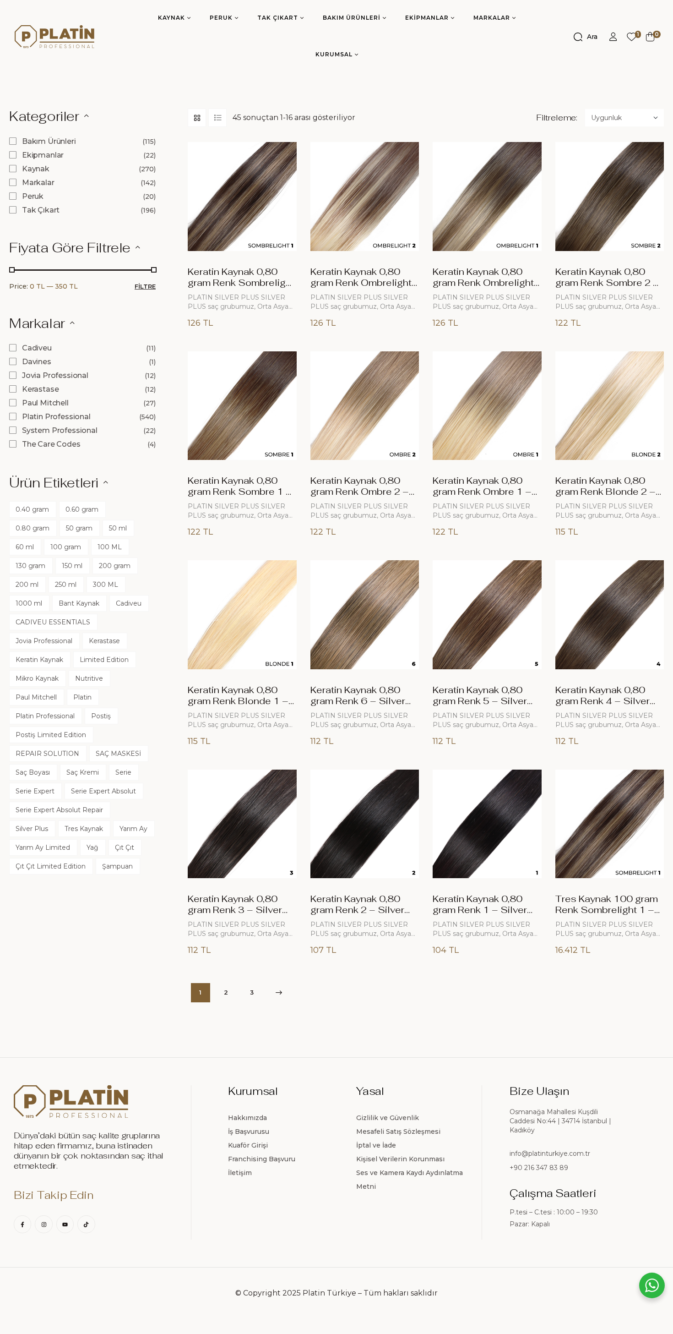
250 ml (65, 584)
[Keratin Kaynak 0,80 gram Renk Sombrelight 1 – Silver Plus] (242, 196)
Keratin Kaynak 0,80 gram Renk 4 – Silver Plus (602, 701)
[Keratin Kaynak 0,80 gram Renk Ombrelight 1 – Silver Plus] (487, 196)
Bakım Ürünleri (49, 141)
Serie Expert (35, 791)
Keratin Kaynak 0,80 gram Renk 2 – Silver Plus (357, 910)
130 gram (30, 566)
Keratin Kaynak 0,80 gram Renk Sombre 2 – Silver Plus (607, 283)
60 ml (25, 547)
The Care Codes (51, 444)
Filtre (145, 286)
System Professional (60, 430)
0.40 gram (32, 509)
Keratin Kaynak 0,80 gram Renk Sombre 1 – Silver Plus (240, 491)
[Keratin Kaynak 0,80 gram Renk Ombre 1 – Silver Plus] (487, 405)
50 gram (79, 528)
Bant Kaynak (79, 603)
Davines (36, 361)
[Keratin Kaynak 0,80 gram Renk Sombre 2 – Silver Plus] (609, 196)
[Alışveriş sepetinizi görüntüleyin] (650, 37)
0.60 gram (81, 509)
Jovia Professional (55, 375)
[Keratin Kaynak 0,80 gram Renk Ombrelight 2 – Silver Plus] (364, 196)
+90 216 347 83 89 (539, 1168)
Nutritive (89, 678)
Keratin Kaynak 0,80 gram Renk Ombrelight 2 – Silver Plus (361, 283)
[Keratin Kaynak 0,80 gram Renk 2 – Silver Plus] (364, 824)
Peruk (32, 196)
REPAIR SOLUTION (47, 753)
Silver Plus (32, 829)
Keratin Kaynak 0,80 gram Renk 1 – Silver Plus (480, 910)
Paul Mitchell (45, 403)
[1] (631, 37)
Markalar (38, 182)
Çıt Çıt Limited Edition (51, 866)
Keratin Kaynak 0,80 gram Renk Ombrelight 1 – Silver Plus (483, 283)
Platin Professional (56, 416)
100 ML (110, 547)
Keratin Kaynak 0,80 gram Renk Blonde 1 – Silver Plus (238, 701)
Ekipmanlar (43, 155)
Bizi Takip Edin (53, 1195)
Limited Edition (104, 660)
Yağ (92, 847)
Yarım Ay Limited (43, 847)
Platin (82, 697)
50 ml (118, 528)
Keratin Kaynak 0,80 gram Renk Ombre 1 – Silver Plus (482, 491)
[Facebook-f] (22, 1224)
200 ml (27, 584)
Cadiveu (37, 348)
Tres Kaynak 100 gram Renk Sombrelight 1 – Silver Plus (606, 910)
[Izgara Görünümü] (197, 118)
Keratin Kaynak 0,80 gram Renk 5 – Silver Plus (480, 701)
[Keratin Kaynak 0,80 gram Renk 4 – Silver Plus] (609, 614)
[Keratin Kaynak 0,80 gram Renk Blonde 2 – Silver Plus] (609, 405)
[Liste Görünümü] (217, 118)
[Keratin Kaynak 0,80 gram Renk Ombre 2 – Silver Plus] (364, 405)
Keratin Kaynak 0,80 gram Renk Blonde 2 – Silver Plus (605, 491)
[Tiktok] (86, 1224)
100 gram (65, 547)
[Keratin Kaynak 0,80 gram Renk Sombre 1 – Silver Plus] (242, 405)
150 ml (72, 566)
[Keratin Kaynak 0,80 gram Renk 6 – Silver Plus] (364, 614)
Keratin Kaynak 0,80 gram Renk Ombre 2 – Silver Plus (359, 491)
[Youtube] (65, 1224)
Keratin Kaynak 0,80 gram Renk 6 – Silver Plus (357, 701)
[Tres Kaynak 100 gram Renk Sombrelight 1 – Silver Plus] (609, 824)
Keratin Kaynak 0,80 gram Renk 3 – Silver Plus (235, 910)
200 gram (114, 566)
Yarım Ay (133, 829)
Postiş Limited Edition (51, 735)
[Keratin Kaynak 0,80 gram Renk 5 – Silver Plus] (487, 614)
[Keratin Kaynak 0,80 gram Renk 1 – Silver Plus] (487, 824)
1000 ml (29, 603)
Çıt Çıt (124, 847)
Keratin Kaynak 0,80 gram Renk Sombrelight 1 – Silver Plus (241, 283)
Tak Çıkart (41, 210)
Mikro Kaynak (37, 678)
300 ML (105, 584)
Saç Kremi (82, 772)
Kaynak (35, 168)
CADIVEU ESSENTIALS (53, 622)
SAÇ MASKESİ (118, 753)
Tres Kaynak (84, 829)
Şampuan (117, 866)
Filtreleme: (556, 118)
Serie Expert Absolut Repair (59, 810)
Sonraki (277, 992)
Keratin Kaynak (39, 660)
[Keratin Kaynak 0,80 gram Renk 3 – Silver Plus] (242, 824)
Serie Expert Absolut (103, 791)
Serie (123, 772)
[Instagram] (43, 1224)
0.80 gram (32, 528)
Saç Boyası (33, 772)
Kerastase (40, 389)
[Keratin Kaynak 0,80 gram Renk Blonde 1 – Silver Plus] (242, 614)
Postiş (101, 716)
